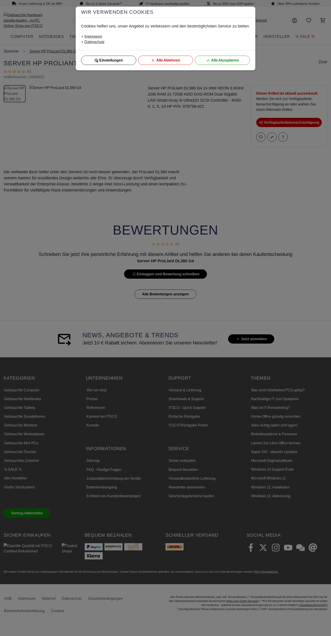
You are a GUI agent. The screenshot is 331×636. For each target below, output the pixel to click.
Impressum (93, 36)
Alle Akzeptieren (225, 60)
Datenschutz (94, 42)
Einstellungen (111, 60)
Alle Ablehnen (168, 60)
